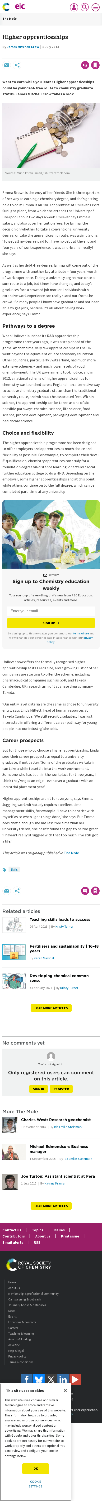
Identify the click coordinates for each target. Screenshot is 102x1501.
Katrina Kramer (55, 1183)
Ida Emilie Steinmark (68, 1127)
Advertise (14, 1345)
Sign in (38, 1089)
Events (12, 1316)
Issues (59, 1230)
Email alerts (12, 1242)
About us (43, 1236)
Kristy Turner (65, 926)
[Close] (65, 1390)
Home (12, 1282)
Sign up (49, 623)
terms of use (81, 633)
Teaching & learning (21, 1334)
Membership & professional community (33, 1294)
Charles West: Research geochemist (56, 1119)
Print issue (70, 1236)
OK (35, 1468)
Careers (13, 1328)
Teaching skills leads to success (60, 919)
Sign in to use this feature (77, 55)
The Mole (9, 18)
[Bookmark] (95, 65)
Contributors (13, 1236)
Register (61, 1089)
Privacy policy (17, 1356)
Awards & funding (19, 1339)
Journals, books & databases (27, 1305)
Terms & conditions (20, 1362)
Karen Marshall (44, 958)
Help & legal (16, 1351)
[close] (99, 55)
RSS (37, 1242)
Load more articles (51, 1008)
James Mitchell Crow (23, 47)
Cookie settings (35, 1483)
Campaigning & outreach (24, 1299)
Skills (14, 869)
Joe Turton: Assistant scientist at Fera (58, 1176)
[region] (35, 1442)
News (11, 1311)
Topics (37, 1230)
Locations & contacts (22, 1322)
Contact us (11, 1230)
